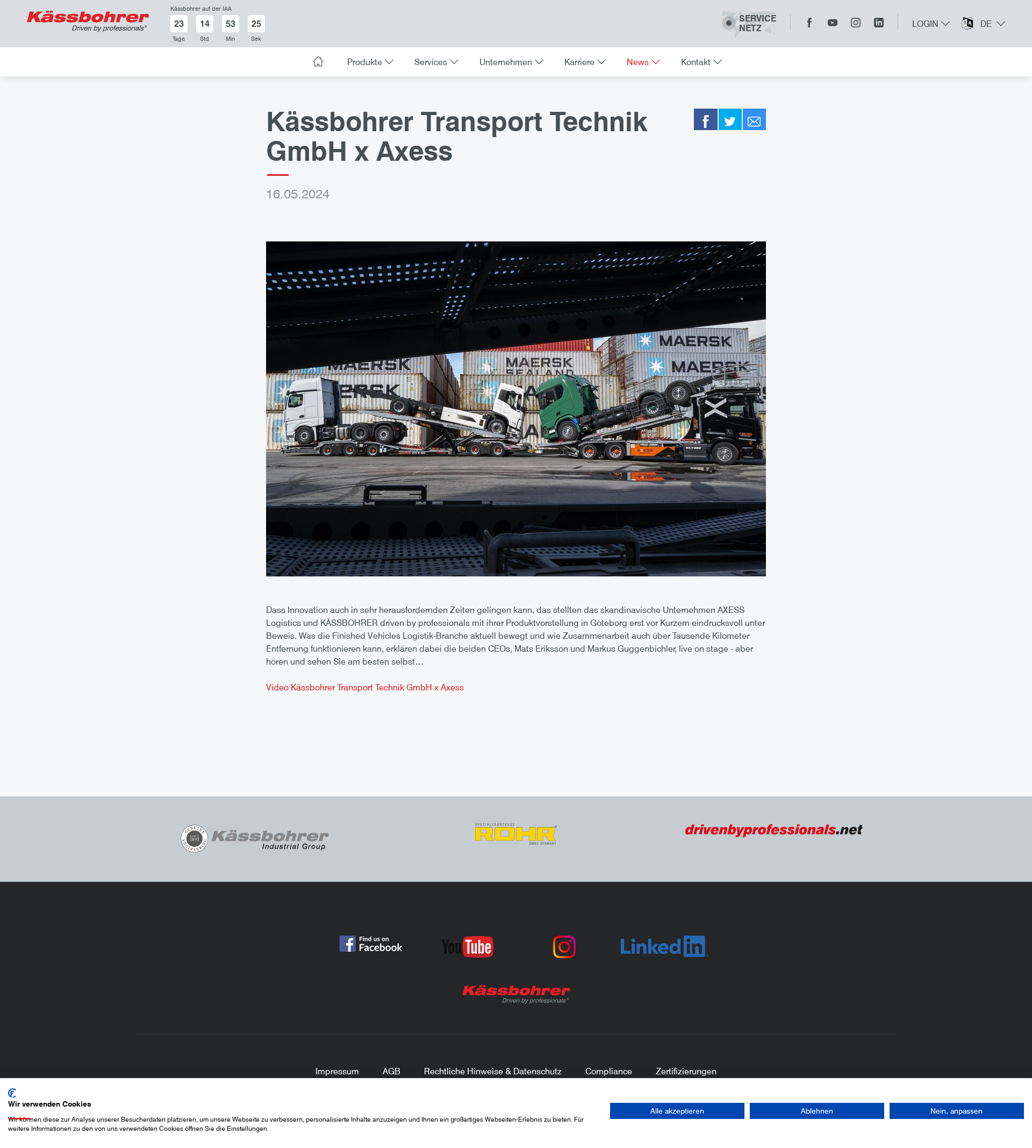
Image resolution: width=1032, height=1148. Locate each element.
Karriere (579, 61)
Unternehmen (505, 61)
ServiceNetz (757, 23)
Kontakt (696, 61)
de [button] (986, 23)
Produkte (364, 61)
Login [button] (925, 23)
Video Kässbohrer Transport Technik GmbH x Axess (365, 687)
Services (430, 61)
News (638, 61)
